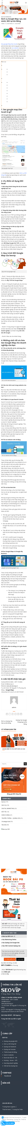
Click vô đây (5, 974)
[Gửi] (25, 763)
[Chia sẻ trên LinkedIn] (21, 714)
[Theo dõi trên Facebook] (2, 1)
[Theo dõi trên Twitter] (2, 3)
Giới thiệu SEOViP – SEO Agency (10, 1015)
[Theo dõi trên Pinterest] (2, 5)
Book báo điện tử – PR (10, 1058)
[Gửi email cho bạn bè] (15, 714)
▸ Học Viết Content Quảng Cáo (11, 946)
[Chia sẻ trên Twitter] (12, 714)
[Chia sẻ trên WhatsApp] (7, 714)
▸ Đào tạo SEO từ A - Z (8, 936)
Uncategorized (6, 821)
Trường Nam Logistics (8, 1107)
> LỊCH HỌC (20, 959)
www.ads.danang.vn (12, 686)
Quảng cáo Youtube (9, 1049)
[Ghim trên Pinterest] (18, 714)
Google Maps (10, 690)
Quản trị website (9, 1055)
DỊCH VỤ (4, 805)
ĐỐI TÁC (4, 812)
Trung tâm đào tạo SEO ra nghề (11, 1019)
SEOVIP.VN (16, 1121)
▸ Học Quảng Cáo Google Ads (10, 942)
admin (18, 23)
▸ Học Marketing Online (9, 939)
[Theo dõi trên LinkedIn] (2, 7)
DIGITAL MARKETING (6, 16)
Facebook (7, 1076)
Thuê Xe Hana (6, 1109)
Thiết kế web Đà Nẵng (10, 1052)
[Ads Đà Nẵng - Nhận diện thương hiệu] (14, 3)
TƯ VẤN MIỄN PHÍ (10, 959)
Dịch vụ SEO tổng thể (10, 1044)
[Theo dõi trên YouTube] (2, 9)
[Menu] (26, 3)
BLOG (3, 802)
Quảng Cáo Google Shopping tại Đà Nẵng (21, 722)
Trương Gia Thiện (17, 1109)
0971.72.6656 (5, 965)
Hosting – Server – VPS (10, 1060)
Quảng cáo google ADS (10, 1041)
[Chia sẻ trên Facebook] (9, 714)
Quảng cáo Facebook (10, 1047)
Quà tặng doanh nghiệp (11, 1063)
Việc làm (4, 825)
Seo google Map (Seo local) (9, 44)
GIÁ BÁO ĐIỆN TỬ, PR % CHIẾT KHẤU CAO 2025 (13, 749)
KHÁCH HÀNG (6, 815)
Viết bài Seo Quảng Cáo (11, 1066)
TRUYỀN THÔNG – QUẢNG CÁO (11, 818)
